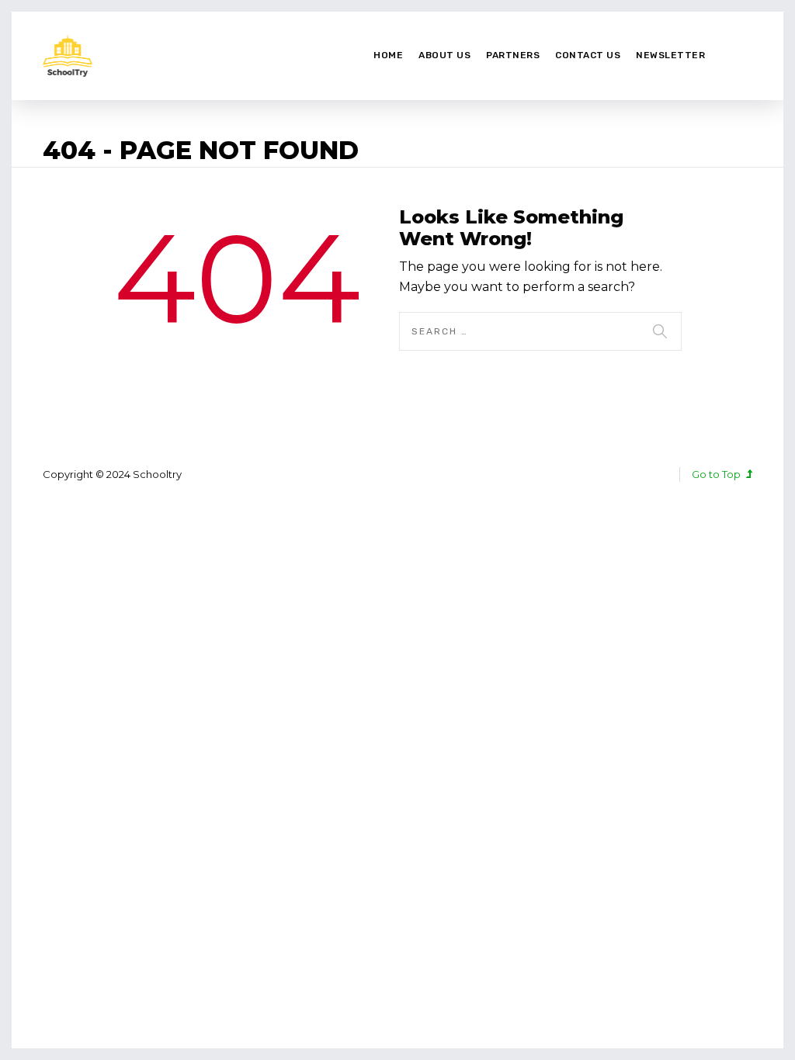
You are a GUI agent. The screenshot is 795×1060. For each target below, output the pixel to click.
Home (388, 55)
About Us (444, 55)
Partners (513, 55)
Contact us (587, 55)
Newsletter (670, 55)
